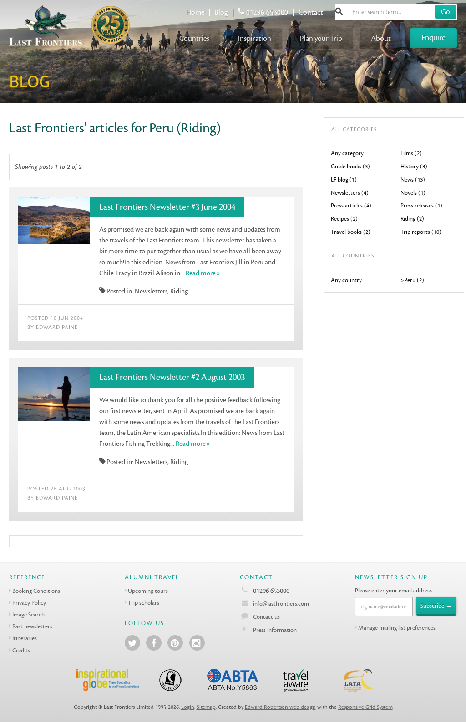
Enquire (433, 37)
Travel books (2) (350, 232)
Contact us (266, 617)
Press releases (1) (421, 205)
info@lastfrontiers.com (280, 603)
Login (187, 707)
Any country (346, 280)
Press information (275, 630)
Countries (194, 38)
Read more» (203, 273)
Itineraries (24, 638)
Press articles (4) (351, 205)
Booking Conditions (36, 591)
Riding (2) (412, 218)
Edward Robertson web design (280, 707)
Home (195, 12)
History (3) (413, 166)
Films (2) (411, 153)
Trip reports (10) (420, 232)
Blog (221, 12)
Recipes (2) (344, 218)
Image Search (28, 614)
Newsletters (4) (350, 193)
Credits (21, 650)
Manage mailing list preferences (397, 627)
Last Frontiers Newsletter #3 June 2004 (167, 207)
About (381, 38)
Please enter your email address (393, 590)
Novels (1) (412, 193)
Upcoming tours (148, 591)
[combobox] (396, 12)
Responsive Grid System (365, 707)
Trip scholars (143, 602)
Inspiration (254, 38)
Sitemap (206, 707)
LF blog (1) (344, 179)
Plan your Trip (321, 38)
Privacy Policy (29, 602)
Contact (311, 12)
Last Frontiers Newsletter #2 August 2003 (172, 377)
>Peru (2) (412, 280)
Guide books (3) (350, 166)
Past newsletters (32, 626)
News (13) (412, 179)
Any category (347, 153)
